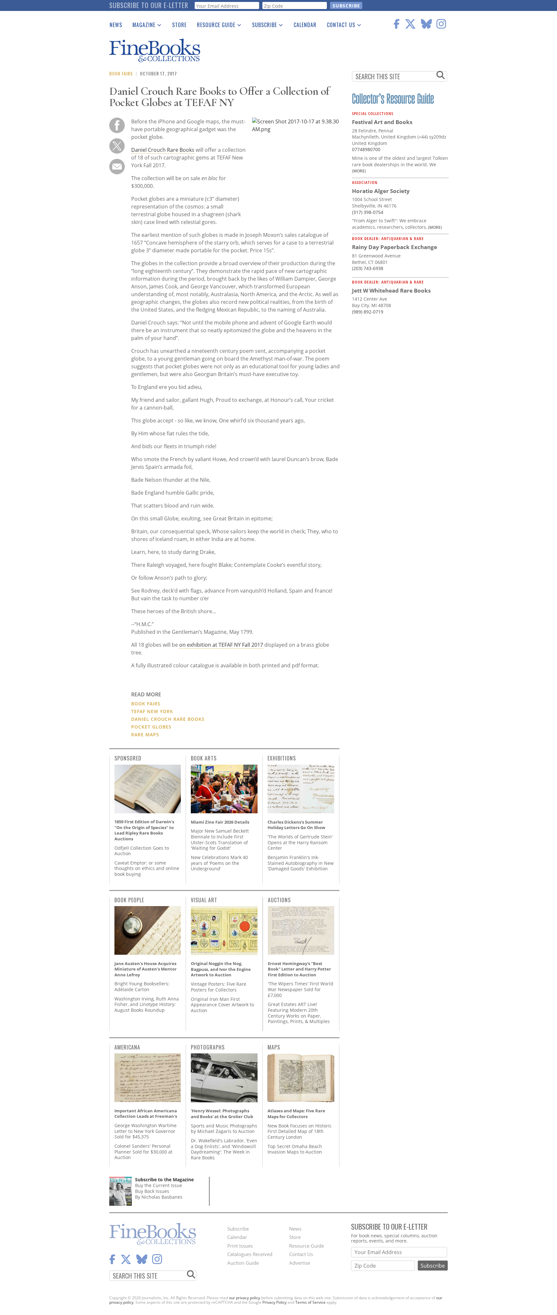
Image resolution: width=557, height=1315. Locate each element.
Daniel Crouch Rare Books (162, 149)
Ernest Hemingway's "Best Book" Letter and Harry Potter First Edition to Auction (299, 969)
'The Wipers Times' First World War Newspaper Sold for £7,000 (300, 989)
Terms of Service (310, 1302)
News (116, 25)
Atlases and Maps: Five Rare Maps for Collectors (296, 1113)
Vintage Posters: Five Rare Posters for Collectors (218, 987)
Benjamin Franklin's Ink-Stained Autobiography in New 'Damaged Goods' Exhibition (301, 863)
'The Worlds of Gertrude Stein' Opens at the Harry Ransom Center (300, 842)
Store (179, 25)
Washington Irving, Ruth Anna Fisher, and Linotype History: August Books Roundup (146, 1004)
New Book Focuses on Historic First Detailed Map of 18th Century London (300, 1131)
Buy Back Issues (152, 1191)
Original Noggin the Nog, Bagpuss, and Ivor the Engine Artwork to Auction (221, 969)
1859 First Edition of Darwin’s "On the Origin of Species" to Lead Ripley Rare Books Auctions (144, 830)
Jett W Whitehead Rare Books (391, 290)
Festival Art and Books (382, 122)
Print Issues (240, 1245)
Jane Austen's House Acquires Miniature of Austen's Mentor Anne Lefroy (145, 969)
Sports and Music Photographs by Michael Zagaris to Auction (224, 1129)
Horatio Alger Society (381, 191)
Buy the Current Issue (158, 1185)
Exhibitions (282, 758)
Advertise (299, 1263)
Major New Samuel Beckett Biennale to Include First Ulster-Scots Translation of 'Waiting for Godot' (220, 839)
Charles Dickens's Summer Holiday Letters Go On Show (296, 825)
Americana (127, 1047)
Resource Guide (213, 26)
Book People (129, 900)
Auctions (279, 900)
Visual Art (204, 900)
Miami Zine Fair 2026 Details (220, 822)
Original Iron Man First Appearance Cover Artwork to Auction (222, 1004)
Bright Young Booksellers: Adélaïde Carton (142, 986)
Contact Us (338, 26)
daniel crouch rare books (168, 719)
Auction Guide (243, 1263)
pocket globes (151, 727)
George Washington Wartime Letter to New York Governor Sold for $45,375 (145, 1131)
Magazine (141, 26)
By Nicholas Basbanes (158, 1197)
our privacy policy (244, 1297)
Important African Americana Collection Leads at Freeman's (145, 1113)
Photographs (208, 1047)
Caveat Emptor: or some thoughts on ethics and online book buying (146, 868)
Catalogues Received (249, 1254)
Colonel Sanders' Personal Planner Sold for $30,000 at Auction (143, 1151)
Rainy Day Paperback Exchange (394, 247)
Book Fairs (121, 73)
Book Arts (204, 758)
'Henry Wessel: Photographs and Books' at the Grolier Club (222, 1113)
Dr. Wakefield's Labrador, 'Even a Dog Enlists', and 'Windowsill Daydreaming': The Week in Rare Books (224, 1149)
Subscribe (262, 26)
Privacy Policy (274, 1302)
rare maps (145, 734)
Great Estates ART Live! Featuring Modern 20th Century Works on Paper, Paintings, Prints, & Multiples (299, 1012)
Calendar (305, 25)
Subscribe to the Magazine (164, 1179)
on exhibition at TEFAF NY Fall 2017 (221, 644)
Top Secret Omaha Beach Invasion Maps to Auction (295, 1149)
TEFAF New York (152, 711)
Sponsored (128, 758)
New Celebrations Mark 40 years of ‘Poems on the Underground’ (219, 863)
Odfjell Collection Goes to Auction (141, 851)
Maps (274, 1047)
